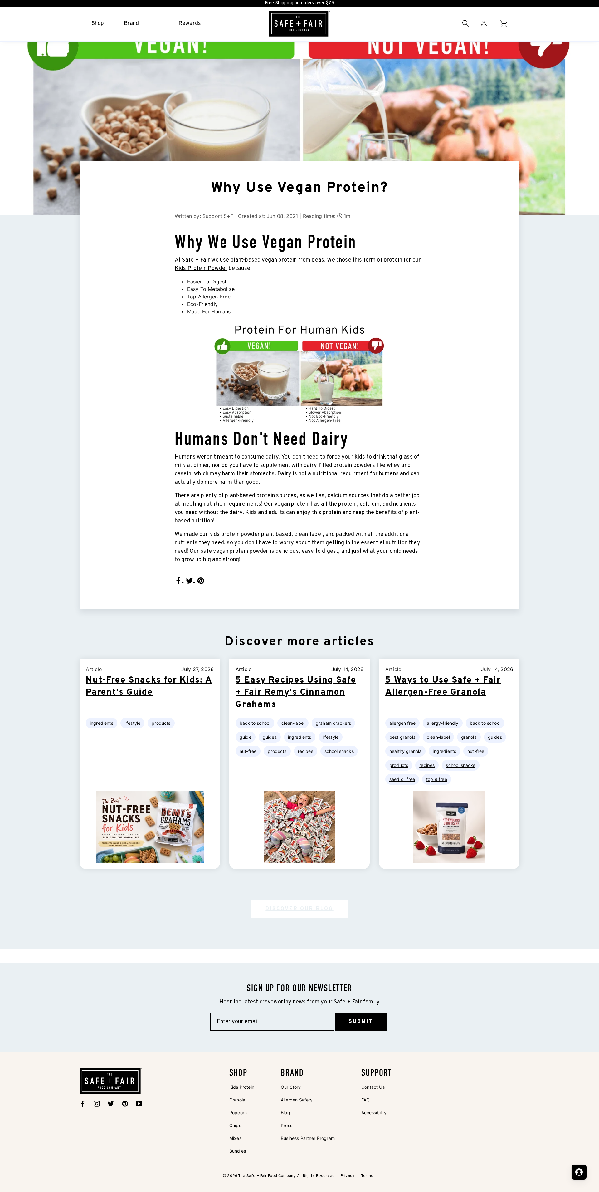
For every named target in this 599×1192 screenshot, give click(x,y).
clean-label (292, 723)
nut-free (248, 751)
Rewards (189, 23)
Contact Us (373, 1087)
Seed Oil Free (402, 779)
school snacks (339, 751)
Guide (245, 737)
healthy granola (405, 751)
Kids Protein (241, 1087)
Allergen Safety (297, 1099)
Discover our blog (299, 909)
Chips (235, 1125)
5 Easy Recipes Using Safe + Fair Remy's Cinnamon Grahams (296, 692)
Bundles (237, 1151)
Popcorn (238, 1112)
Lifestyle (132, 723)
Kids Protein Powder (201, 268)
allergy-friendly (443, 723)
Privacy (347, 1176)
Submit (361, 1021)
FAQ (365, 1099)
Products (161, 723)
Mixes (235, 1138)
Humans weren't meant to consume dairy (227, 457)
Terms (367, 1176)
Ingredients (101, 723)
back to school (255, 723)
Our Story (291, 1087)
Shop (98, 23)
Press (286, 1125)
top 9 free (436, 779)
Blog (285, 1112)
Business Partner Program (308, 1138)
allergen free (402, 723)
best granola (402, 737)
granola (469, 737)
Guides (270, 737)
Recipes (305, 751)
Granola (237, 1099)
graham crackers (333, 723)
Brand (131, 23)
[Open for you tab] (579, 1172)
